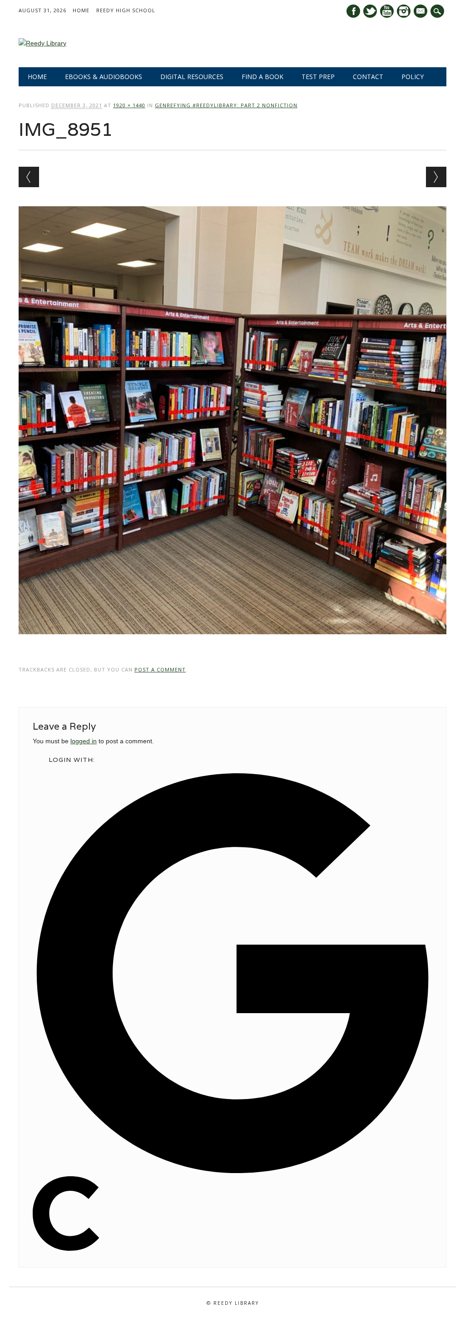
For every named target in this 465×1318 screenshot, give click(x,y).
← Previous (29, 177)
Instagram (404, 11)
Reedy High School (125, 10)
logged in (83, 741)
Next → (436, 177)
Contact (368, 76)
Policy (412, 76)
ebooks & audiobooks (103, 76)
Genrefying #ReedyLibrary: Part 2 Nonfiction (226, 105)
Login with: (72, 760)
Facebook (353, 11)
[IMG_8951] (232, 643)
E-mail (421, 12)
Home (81, 10)
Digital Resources (191, 76)
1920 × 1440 (129, 105)
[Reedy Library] (42, 43)
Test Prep (318, 76)
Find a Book (262, 76)
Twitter (370, 11)
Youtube (387, 11)
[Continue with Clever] (66, 1248)
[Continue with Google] (232, 1170)
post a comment (160, 669)
